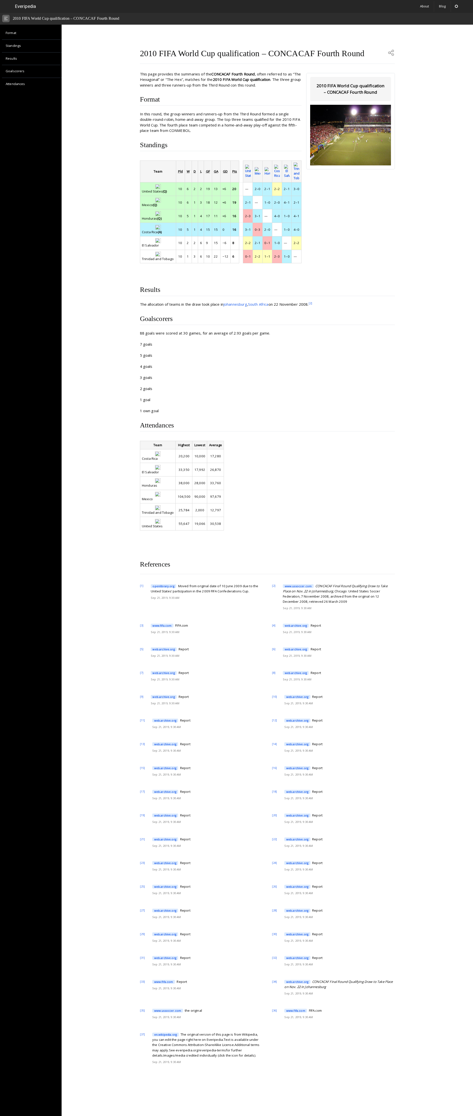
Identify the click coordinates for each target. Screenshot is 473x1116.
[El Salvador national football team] (286, 171)
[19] (142, 815)
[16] (274, 768)
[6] (273, 649)
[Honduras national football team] (267, 171)
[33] (142, 981)
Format (11, 33)
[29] (142, 934)
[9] (141, 696)
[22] (274, 839)
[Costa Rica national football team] (277, 171)
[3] (141, 625)
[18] (274, 791)
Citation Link (160, 586)
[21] (142, 839)
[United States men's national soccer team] (248, 171)
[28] (274, 910)
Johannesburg (235, 304)
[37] (142, 1034)
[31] (142, 957)
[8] (273, 672)
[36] (274, 1010)
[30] (274, 934)
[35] (142, 1010)
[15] (142, 768)
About (424, 6)
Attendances (15, 84)
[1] (141, 585)
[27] (142, 910)
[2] (310, 303)
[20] (274, 815)
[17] (142, 791)
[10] (274, 696)
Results (11, 58)
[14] (274, 744)
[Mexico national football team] (257, 171)
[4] (273, 625)
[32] (274, 957)
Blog (442, 6)
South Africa (258, 304)
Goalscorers (15, 71)
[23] (142, 863)
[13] (142, 744)
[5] (141, 649)
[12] (274, 720)
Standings (13, 45)
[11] (142, 720)
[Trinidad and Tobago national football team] (296, 171)
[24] (274, 863)
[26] (274, 886)
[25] (142, 886)
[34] (274, 981)
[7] (141, 672)
